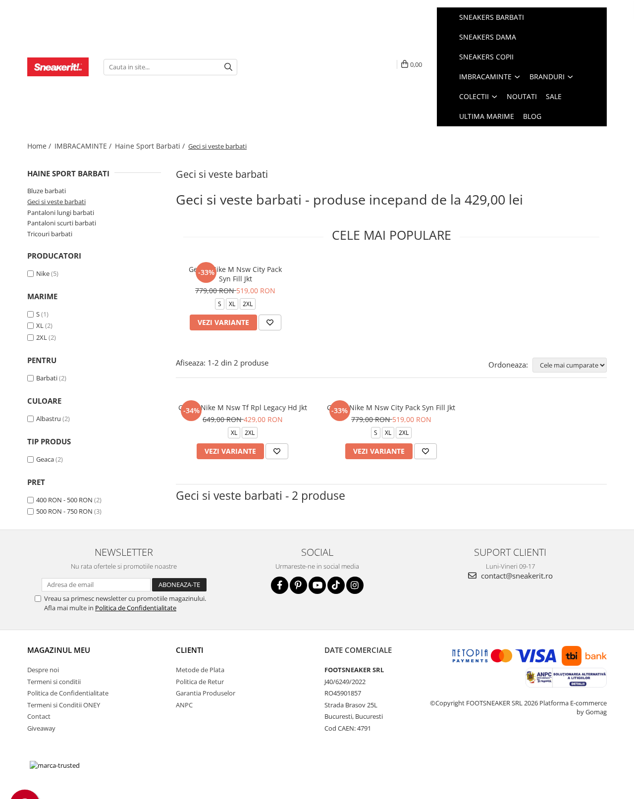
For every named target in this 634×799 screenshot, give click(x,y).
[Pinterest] (298, 585)
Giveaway (41, 728)
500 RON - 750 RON (64, 511)
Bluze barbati (46, 190)
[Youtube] (317, 585)
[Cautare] (228, 67)
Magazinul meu (58, 650)
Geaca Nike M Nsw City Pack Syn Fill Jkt (235, 274)
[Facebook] (279, 585)
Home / (40, 146)
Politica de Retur (200, 681)
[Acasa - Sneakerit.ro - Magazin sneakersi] (58, 66)
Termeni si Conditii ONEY (63, 704)
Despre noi (43, 669)
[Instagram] (355, 585)
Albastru (48, 418)
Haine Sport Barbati (68, 173)
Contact (39, 716)
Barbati (46, 377)
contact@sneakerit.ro (516, 576)
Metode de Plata (200, 669)
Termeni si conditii (54, 681)
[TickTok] (336, 585)
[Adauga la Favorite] (270, 322)
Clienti (190, 650)
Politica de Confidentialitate (135, 607)
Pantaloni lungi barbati (60, 212)
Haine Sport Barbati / (151, 146)
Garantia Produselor (205, 693)
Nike (43, 273)
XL (40, 325)
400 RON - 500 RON (64, 499)
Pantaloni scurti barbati (61, 222)
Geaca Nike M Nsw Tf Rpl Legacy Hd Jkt (242, 407)
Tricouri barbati (49, 233)
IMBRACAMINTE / (83, 146)
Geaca (45, 459)
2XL (41, 337)
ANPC (184, 704)
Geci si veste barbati (56, 201)
